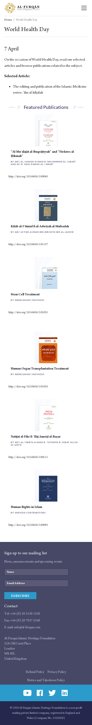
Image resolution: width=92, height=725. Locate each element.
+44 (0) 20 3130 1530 (25, 614)
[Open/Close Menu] (84, 8)
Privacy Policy (56, 672)
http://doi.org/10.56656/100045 (28, 176)
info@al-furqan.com (27, 627)
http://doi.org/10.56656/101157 (28, 244)
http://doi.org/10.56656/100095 (28, 525)
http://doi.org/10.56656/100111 (28, 457)
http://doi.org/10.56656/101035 (28, 386)
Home (8, 20)
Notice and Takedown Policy (46, 680)
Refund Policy (35, 672)
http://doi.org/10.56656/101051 (28, 312)
